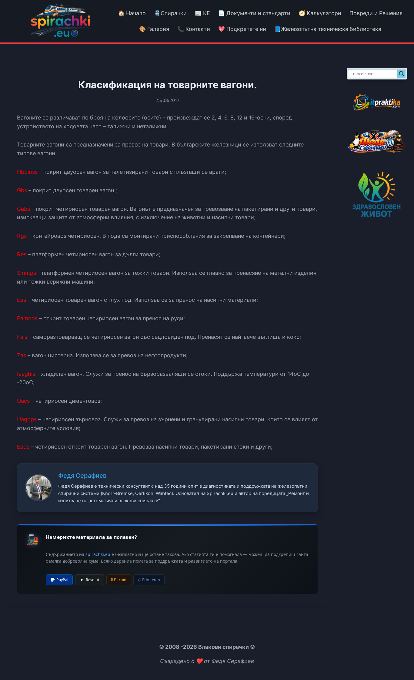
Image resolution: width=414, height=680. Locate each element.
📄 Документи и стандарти (254, 13)
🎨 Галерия (154, 29)
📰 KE (202, 13)
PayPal (62, 579)
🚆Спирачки (170, 13)
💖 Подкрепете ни (242, 29)
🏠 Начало (132, 13)
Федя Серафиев (82, 475)
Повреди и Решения (375, 13)
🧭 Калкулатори (320, 13)
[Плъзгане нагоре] (398, 661)
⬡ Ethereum (149, 579)
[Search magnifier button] (401, 73)
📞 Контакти (193, 29)
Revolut (92, 579)
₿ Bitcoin (118, 579)
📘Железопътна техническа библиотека (327, 29)
